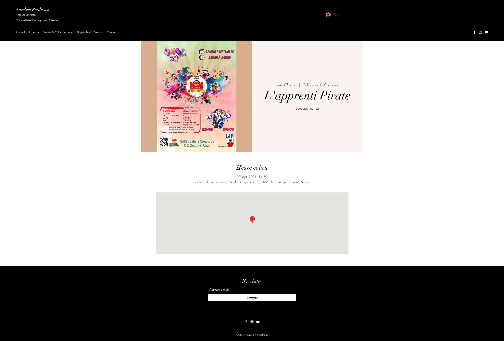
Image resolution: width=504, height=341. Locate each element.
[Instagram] (480, 32)
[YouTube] (486, 32)
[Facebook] (474, 32)
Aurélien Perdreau (32, 9)
